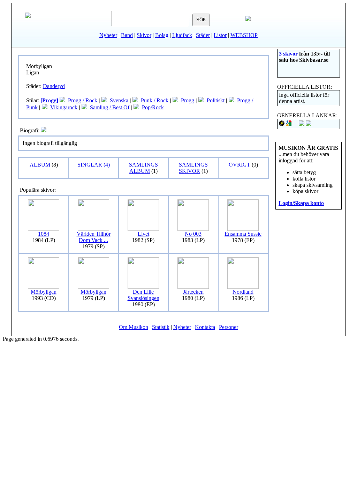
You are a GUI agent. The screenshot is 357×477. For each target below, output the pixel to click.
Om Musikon (133, 327)
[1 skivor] (175, 100)
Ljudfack (182, 35)
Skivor (144, 35)
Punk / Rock (154, 100)
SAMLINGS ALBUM (143, 168)
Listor (220, 35)
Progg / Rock (82, 100)
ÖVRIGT (239, 165)
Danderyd (54, 86)
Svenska (119, 100)
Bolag (161, 35)
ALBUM (41, 165)
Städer (203, 35)
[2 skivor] (135, 100)
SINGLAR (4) (93, 165)
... (94, 237)
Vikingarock (63, 107)
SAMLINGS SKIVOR (193, 168)
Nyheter (108, 35)
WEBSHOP (244, 35)
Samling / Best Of (109, 107)
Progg (187, 100)
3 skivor (288, 54)
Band (127, 35)
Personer (228, 327)
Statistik (160, 327)
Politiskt (216, 100)
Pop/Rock (153, 107)
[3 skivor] (104, 100)
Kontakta (205, 327)
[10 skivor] (62, 100)
